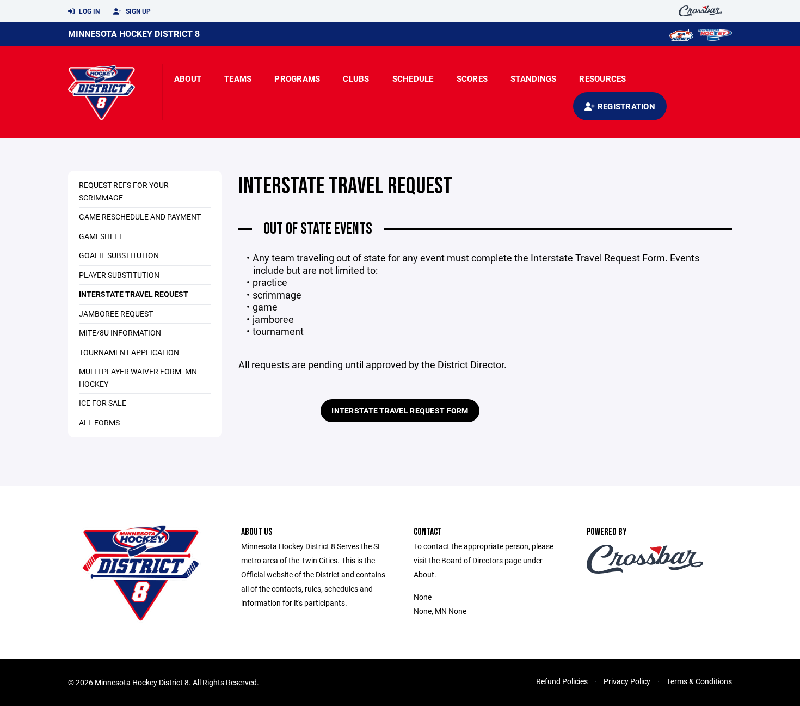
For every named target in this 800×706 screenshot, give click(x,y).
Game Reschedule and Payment (140, 216)
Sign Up (137, 11)
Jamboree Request (116, 313)
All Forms (99, 422)
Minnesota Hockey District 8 (134, 33)
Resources (602, 78)
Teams (237, 78)
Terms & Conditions (699, 681)
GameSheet (101, 236)
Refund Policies (562, 681)
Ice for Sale (102, 403)
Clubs (356, 78)
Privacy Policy (627, 681)
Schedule (413, 78)
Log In (88, 11)
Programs (297, 78)
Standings (533, 78)
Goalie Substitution (119, 255)
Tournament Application (129, 352)
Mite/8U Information (120, 332)
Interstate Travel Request (133, 294)
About (187, 78)
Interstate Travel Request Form (399, 410)
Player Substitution (119, 275)
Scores (472, 78)
